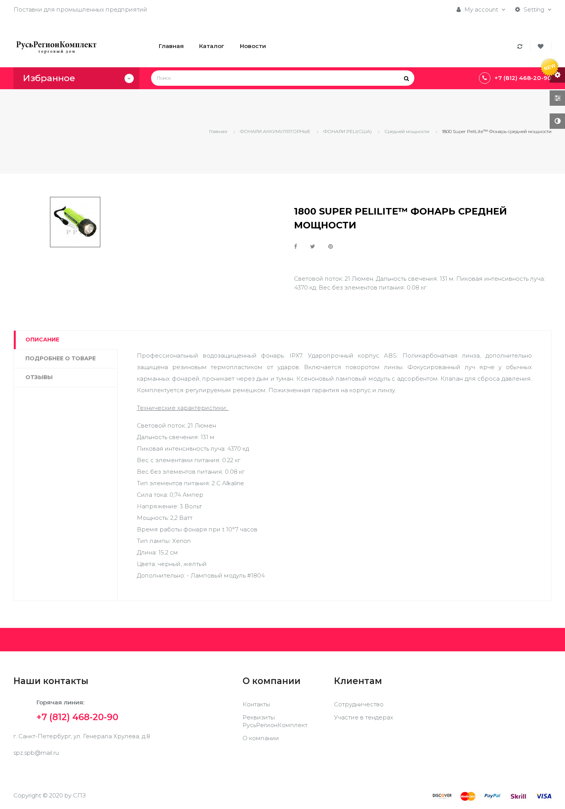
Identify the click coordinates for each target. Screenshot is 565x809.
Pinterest (330, 246)
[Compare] (521, 46)
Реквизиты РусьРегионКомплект (275, 721)
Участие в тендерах (363, 717)
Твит (312, 246)
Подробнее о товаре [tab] (60, 358)
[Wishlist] (542, 46)
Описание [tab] (42, 339)
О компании (261, 738)
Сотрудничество (359, 704)
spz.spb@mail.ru (36, 752)
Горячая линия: (77, 709)
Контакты (256, 704)
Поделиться (295, 246)
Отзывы (39, 377)
